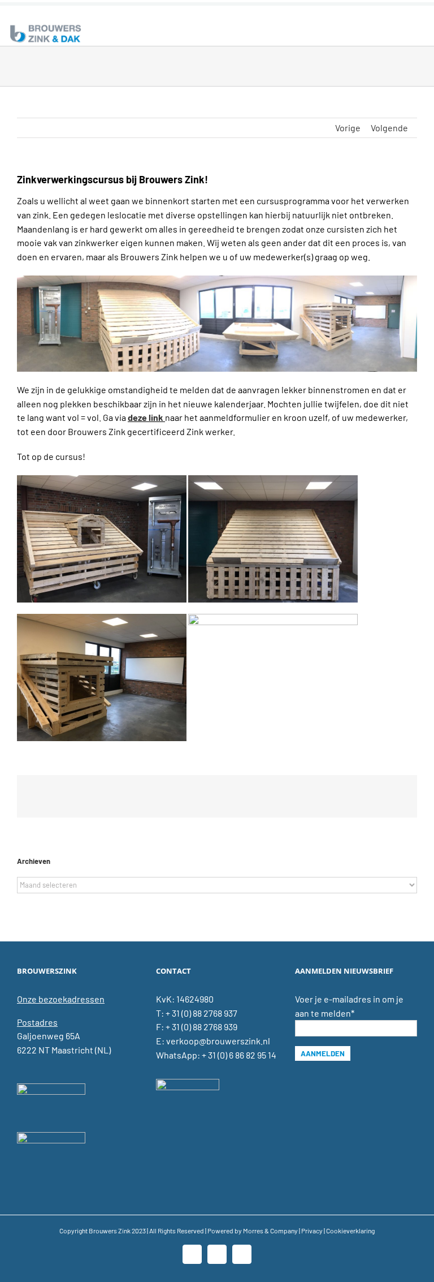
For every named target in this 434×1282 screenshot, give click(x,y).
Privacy (312, 1230)
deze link (145, 417)
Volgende (389, 127)
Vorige (348, 127)
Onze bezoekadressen (61, 998)
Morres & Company (270, 1230)
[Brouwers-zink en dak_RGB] (45, 26)
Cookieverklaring (350, 1230)
